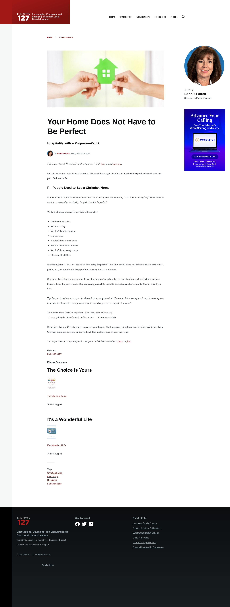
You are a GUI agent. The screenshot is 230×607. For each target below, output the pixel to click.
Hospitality (52, 480)
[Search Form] (183, 17)
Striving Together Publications (147, 528)
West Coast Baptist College (146, 533)
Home (49, 37)
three (120, 341)
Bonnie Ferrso (63, 153)
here (103, 163)
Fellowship (52, 476)
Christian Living (54, 473)
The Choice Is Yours (56, 396)
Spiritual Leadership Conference (148, 547)
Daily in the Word (141, 538)
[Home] (44, 521)
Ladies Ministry (66, 37)
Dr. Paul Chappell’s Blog (144, 542)
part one (117, 163)
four (128, 341)
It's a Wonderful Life (56, 445)
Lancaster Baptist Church (145, 523)
